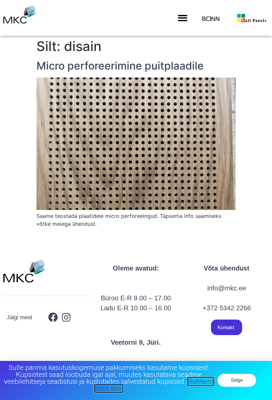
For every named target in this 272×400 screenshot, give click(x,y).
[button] (183, 18)
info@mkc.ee (226, 288)
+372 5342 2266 (227, 308)
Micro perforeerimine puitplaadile (120, 65)
